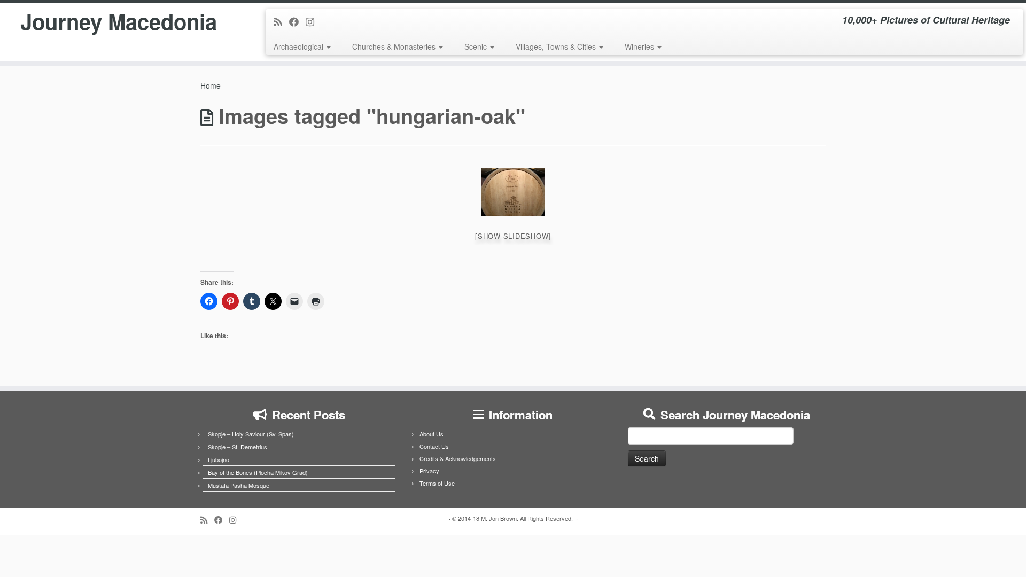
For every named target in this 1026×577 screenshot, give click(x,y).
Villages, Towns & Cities (557, 46)
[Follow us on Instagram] (313, 21)
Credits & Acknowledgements (457, 458)
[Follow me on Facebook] (297, 21)
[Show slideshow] (513, 236)
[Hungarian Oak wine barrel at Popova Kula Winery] (513, 192)
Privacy (429, 470)
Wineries (640, 46)
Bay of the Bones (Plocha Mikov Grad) (258, 472)
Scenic (476, 46)
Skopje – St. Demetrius (237, 446)
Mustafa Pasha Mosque (238, 485)
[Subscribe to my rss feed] (281, 21)
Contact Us (434, 446)
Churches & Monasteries (395, 46)
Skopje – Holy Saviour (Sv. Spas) (251, 434)
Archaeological (299, 46)
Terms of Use (437, 483)
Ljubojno (218, 459)
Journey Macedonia (118, 21)
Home (210, 85)
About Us (431, 434)
